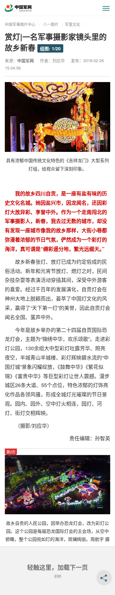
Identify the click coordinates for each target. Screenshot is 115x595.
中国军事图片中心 (20, 24)
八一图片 (50, 24)
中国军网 (25, 60)
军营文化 (72, 24)
